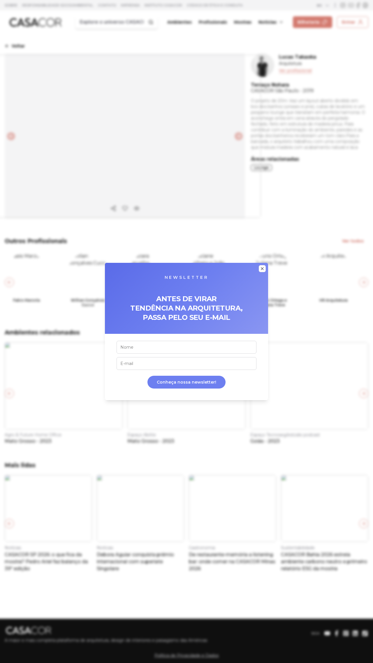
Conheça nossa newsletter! (186, 382)
